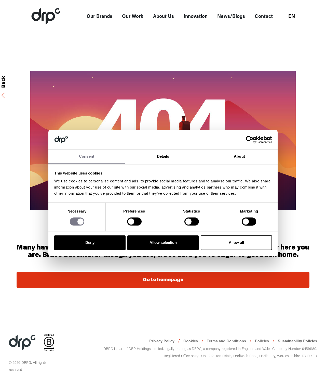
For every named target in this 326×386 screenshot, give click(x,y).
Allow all (236, 243)
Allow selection (163, 243)
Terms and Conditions (227, 340)
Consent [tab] (86, 156)
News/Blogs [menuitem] (231, 16)
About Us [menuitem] (163, 16)
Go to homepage (163, 280)
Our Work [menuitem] (132, 16)
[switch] (134, 221)
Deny (89, 243)
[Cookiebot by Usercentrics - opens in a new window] (249, 139)
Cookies (191, 340)
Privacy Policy (162, 340)
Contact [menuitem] (264, 16)
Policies (262, 340)
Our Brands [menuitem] (99, 16)
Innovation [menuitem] (196, 16)
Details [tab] (163, 156)
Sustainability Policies (297, 340)
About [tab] (239, 156)
